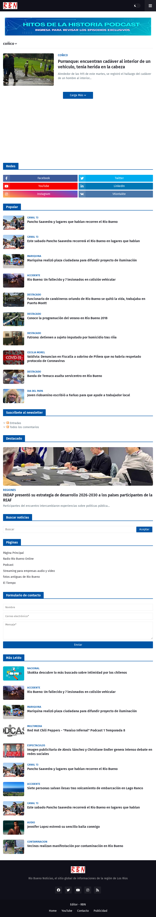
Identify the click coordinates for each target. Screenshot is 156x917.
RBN (83, 904)
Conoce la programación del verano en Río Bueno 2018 (67, 318)
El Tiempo (9, 583)
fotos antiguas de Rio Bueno (21, 577)
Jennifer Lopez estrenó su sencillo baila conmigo (63, 827)
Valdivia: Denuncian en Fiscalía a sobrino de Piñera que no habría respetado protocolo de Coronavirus (84, 359)
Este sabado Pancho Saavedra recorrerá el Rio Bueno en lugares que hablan (83, 241)
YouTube (67, 911)
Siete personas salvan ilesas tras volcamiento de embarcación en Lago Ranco (85, 788)
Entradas (15, 423)
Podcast (8, 565)
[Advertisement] (33, 130)
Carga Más (77, 95)
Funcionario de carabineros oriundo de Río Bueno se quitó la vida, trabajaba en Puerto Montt (86, 301)
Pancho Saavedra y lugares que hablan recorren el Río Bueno (72, 222)
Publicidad (100, 911)
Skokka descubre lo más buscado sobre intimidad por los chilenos (77, 672)
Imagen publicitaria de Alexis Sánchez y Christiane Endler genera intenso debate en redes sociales (89, 752)
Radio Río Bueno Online (18, 559)
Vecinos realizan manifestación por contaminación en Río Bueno (75, 846)
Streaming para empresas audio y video (29, 571)
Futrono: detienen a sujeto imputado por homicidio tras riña (72, 337)
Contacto (83, 911)
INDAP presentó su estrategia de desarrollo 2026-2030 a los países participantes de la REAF (77, 498)
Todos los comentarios (24, 427)
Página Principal (13, 553)
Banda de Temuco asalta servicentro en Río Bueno (64, 376)
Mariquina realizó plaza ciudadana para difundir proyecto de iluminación (82, 260)
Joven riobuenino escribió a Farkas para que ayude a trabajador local (78, 395)
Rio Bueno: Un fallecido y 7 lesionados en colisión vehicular (71, 279)
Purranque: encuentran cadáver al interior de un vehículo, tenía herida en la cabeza (104, 64)
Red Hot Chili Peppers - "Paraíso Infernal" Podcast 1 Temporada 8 (76, 730)
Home (53, 911)
